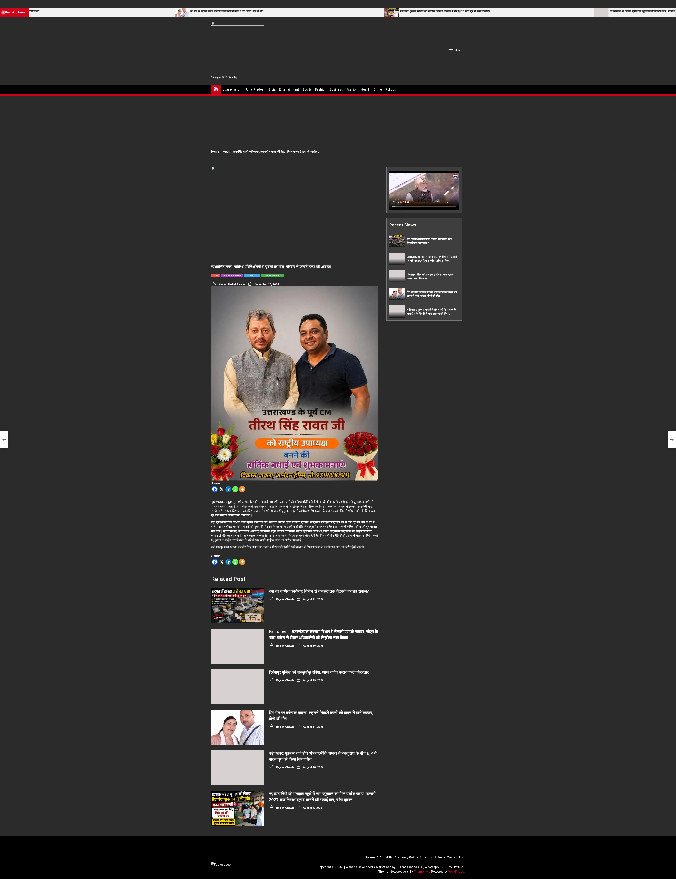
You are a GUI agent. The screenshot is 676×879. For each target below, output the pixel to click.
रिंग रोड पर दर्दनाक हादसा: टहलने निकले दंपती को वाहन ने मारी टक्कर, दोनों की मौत (91, 11)
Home (370, 857)
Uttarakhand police (272, 276)
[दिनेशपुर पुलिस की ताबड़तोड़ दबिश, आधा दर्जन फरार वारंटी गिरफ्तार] (237, 686)
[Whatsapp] (235, 489)
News (215, 276)
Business (336, 89)
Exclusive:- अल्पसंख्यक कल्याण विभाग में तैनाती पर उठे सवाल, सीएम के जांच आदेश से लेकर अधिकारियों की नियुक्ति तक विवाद (323, 634)
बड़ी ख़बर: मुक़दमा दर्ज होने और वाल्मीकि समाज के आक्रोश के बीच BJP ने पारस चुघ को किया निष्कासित (310, 11)
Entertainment (289, 89)
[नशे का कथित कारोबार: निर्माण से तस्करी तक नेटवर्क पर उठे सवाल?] (237, 605)
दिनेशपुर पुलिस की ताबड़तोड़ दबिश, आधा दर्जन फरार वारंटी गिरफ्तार (319, 672)
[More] (242, 489)
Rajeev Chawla (285, 599)
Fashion (320, 89)
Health (365, 89)
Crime (378, 89)
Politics (391, 89)
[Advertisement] (338, 120)
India (272, 89)
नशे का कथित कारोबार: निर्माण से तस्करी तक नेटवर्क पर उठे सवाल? (319, 591)
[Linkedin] (228, 489)
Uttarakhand (231, 89)
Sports (307, 89)
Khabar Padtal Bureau (232, 284)
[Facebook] (215, 489)
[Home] (216, 89)
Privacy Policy (408, 857)
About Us (386, 857)
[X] (221, 489)
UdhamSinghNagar (231, 276)
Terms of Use (432, 857)
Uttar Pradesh (255, 89)
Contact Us (455, 857)
